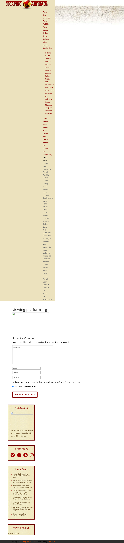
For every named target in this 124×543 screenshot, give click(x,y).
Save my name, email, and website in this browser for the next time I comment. (47, 382)
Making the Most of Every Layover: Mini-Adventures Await (21, 475)
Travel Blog (45, 13)
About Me (45, 150)
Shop (45, 270)
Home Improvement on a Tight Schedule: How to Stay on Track (23, 509)
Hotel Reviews (46, 37)
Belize (47, 76)
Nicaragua (49, 90)
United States (48, 65)
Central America (48, 71)
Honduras (49, 87)
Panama (48, 93)
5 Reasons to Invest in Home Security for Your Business (22, 498)
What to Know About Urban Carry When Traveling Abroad (22, 486)
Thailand (48, 111)
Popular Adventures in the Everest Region (21, 503)
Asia (47, 96)
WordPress (52, 541)
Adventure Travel (47, 19)
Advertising (47, 154)
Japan (47, 102)
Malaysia (48, 105)
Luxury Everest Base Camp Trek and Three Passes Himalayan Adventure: (22, 492)
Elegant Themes (29, 541)
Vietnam (48, 113)
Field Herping (46, 43)
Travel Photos (45, 120)
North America (48, 57)
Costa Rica (47, 80)
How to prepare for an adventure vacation (20, 515)
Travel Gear (45, 135)
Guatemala (49, 85)
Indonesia (49, 99)
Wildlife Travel (46, 25)
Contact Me (46, 144)
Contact (46, 285)
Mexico (48, 61)
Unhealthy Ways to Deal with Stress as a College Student (22, 481)
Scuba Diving (45, 31)
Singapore (49, 108)
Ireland (48, 53)
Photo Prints (45, 129)
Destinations (47, 48)
